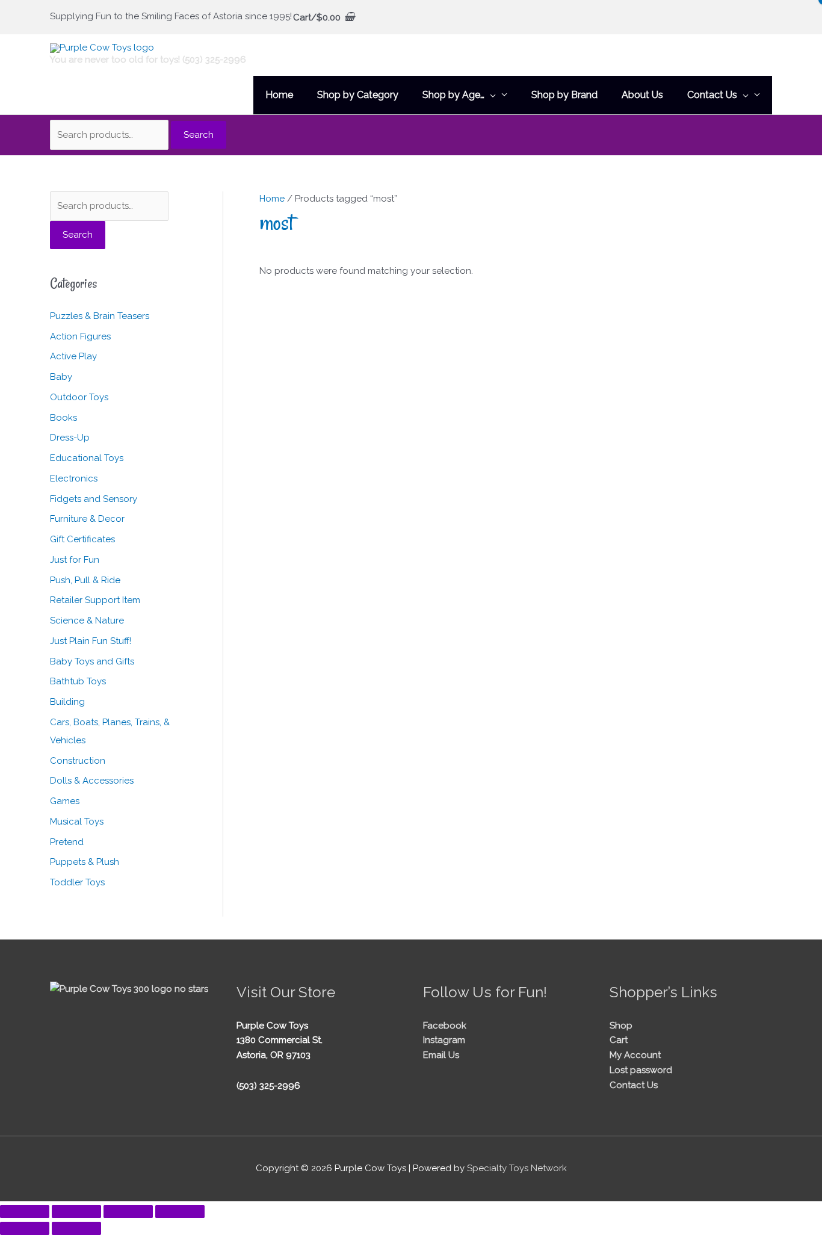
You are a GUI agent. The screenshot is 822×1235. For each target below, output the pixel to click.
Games (64, 801)
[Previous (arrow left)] (24, 1228)
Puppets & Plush (84, 861)
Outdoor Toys (79, 397)
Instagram (444, 1040)
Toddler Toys (77, 882)
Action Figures (80, 336)
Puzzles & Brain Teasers (99, 316)
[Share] (128, 1211)
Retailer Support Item (95, 600)
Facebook (444, 1025)
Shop (621, 1025)
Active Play (73, 356)
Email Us (441, 1055)
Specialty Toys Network (517, 1168)
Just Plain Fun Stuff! (90, 641)
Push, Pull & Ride (85, 580)
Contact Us (634, 1085)
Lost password (641, 1070)
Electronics (73, 478)
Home (272, 198)
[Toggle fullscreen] (76, 1211)
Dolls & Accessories (92, 780)
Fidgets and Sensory (93, 499)
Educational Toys (86, 458)
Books (63, 417)
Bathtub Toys (78, 681)
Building (67, 701)
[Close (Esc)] (180, 1211)
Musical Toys (77, 821)
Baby (61, 376)
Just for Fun (74, 559)
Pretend (67, 842)
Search (199, 134)
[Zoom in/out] (24, 1211)
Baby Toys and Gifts (92, 661)
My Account (635, 1055)
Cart (619, 1040)
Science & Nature (87, 620)
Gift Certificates (82, 539)
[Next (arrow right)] (76, 1228)
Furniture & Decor (87, 518)
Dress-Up (70, 437)
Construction (77, 760)
